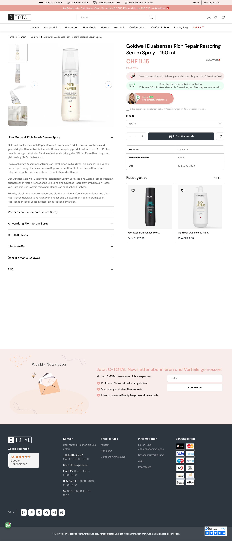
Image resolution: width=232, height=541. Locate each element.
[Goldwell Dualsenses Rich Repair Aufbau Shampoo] (200, 207)
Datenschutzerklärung (151, 455)
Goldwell (34, 36)
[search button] (151, 17)
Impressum (144, 467)
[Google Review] (23, 454)
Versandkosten (106, 533)
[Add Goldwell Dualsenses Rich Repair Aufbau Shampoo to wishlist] (183, 189)
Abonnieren (195, 387)
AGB (140, 461)
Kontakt (105, 444)
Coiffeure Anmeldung (113, 456)
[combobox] (116, 17)
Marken (22, 36)
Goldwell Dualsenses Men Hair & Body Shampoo (143, 232)
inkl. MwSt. (132, 67)
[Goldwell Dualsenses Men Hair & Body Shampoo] (150, 207)
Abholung (106, 450)
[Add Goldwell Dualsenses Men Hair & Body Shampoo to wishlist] (133, 189)
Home (11, 36)
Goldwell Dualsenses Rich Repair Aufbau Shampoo (193, 232)
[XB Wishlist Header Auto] (215, 17)
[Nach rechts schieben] (108, 84)
